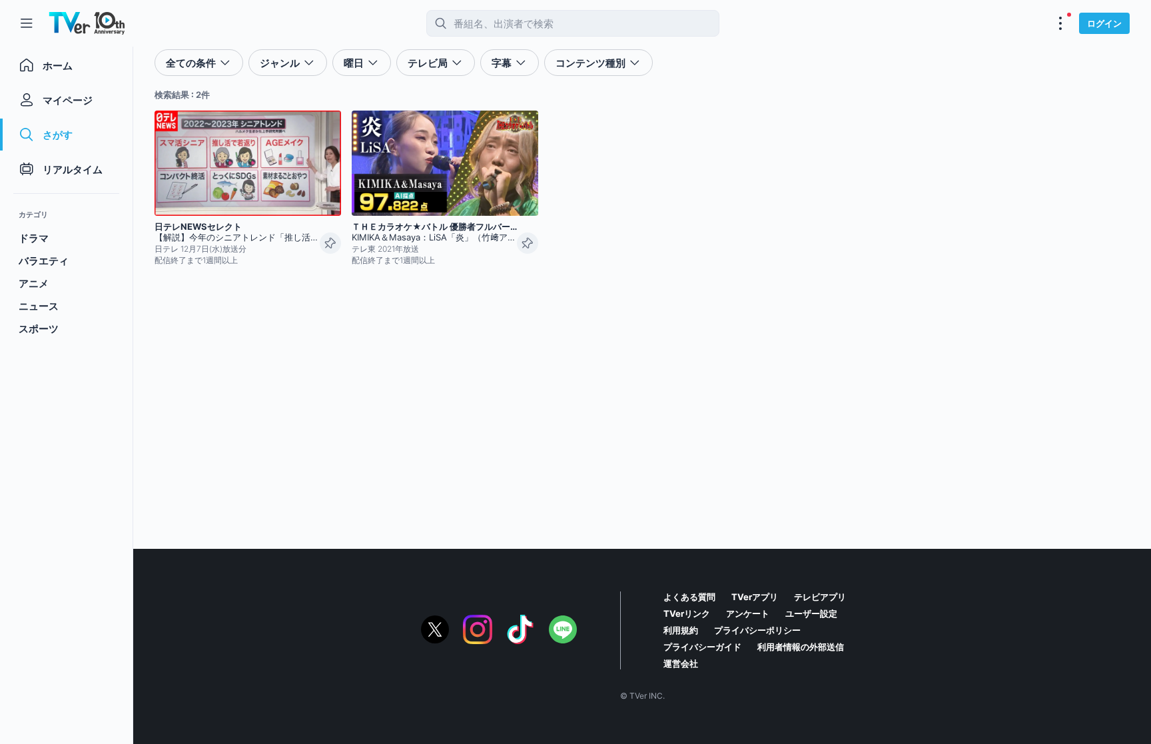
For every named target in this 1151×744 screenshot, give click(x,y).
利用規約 (680, 630)
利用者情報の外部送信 (800, 646)
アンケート (747, 613)
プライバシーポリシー (757, 630)
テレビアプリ (820, 596)
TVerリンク (686, 613)
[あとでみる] (330, 243)
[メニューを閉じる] (26, 23)
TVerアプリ (754, 596)
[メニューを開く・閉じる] (1060, 23)
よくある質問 (689, 596)
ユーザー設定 (811, 613)
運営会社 (680, 663)
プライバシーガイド (702, 646)
